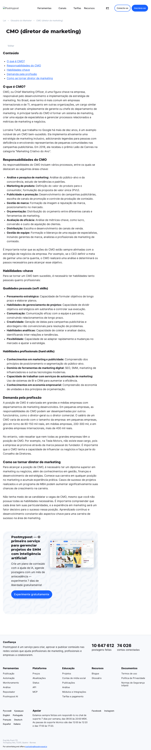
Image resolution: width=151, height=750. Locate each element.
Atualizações (39, 678)
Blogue (95, 673)
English (6, 715)
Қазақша (18, 711)
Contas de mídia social (74, 678)
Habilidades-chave (18, 69)
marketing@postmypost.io (36, 746)
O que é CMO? (16, 61)
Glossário (97, 678)
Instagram (109, 711)
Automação (9, 678)
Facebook (96, 711)
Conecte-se (122, 8)
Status (36, 682)
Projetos (66, 673)
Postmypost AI (10, 696)
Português (18, 715)
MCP (35, 691)
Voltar (11, 45)
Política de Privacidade (133, 678)
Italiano (17, 724)
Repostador (9, 691)
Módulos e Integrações (74, 691)
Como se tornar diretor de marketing (30, 78)
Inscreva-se (140, 8)
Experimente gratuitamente (31, 594)
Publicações (68, 682)
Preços (36, 673)
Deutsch (18, 719)
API (34, 687)
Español (7, 724)
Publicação (8, 673)
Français (7, 719)
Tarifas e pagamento (72, 696)
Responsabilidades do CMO (24, 65)
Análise (7, 687)
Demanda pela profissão (22, 74)
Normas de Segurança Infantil (133, 684)
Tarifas (77, 8)
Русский (7, 711)
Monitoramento (11, 682)
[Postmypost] (17, 8)
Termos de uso (129, 673)
